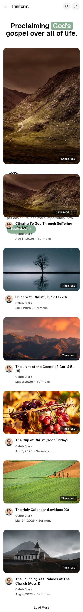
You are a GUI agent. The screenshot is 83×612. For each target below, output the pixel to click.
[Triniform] (20, 6)
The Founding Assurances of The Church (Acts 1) (42, 581)
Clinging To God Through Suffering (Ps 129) (43, 226)
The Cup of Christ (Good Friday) (41, 440)
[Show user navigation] (76, 6)
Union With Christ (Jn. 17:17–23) (41, 297)
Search (67, 6)
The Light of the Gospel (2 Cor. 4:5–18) (44, 369)
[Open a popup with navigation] (5, 6)
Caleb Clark (23, 233)
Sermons (44, 238)
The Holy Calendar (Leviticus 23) (42, 510)
